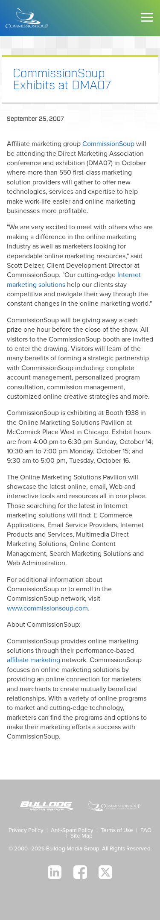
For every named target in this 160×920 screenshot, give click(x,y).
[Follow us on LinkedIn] (54, 872)
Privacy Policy (26, 830)
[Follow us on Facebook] (80, 872)
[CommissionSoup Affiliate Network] (113, 807)
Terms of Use (117, 830)
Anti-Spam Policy (72, 830)
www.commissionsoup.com (47, 608)
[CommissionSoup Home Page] (27, 18)
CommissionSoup (108, 144)
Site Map (81, 835)
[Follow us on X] (105, 872)
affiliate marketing (33, 660)
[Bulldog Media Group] (46, 807)
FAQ (145, 830)
